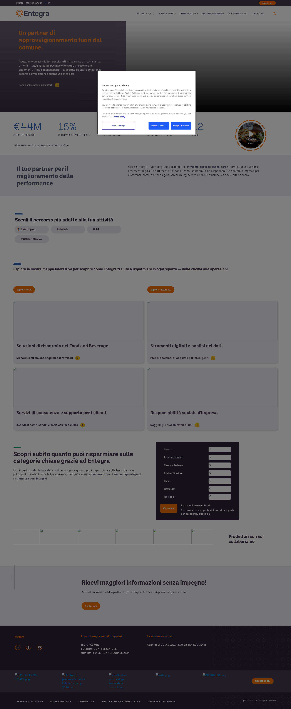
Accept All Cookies (181, 126)
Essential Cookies (159, 126)
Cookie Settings (118, 126)
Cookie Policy (119, 116)
